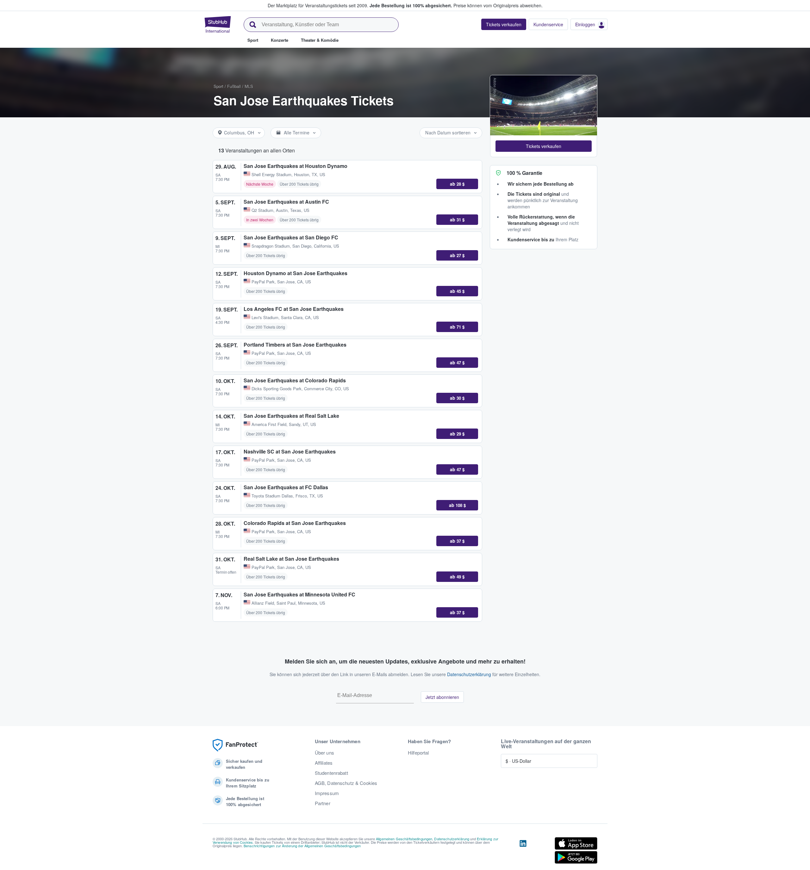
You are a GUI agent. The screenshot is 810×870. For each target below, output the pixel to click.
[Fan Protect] (235, 745)
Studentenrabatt (331, 772)
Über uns (324, 752)
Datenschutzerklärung (469, 674)
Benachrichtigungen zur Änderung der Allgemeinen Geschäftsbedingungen (302, 845)
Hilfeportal (418, 752)
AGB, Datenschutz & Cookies (346, 783)
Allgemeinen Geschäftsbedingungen (404, 838)
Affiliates (324, 762)
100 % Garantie (524, 172)
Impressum (327, 793)
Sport (218, 86)
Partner (322, 803)
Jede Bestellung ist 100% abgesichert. (411, 5)
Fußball (234, 86)
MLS (249, 86)
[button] (543, 146)
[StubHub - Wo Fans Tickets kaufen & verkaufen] (217, 24)
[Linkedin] (523, 852)
